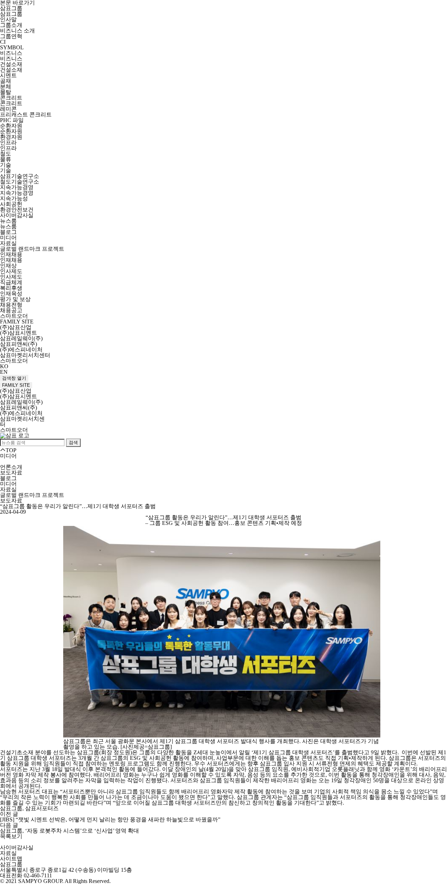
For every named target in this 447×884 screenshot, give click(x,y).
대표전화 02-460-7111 (26, 875)
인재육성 (11, 294)
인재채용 (11, 254)
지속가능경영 (17, 187)
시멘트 (8, 75)
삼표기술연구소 (19, 176)
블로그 (8, 232)
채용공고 (11, 310)
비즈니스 (11, 53)
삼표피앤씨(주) (18, 344)
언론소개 (11, 467)
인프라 (8, 142)
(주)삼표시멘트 (18, 333)
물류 (5, 159)
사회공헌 (11, 204)
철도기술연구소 (19, 182)
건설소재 (11, 64)
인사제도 (11, 271)
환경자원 (11, 137)
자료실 (8, 243)
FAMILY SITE (16, 385)
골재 (5, 81)
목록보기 (11, 836)
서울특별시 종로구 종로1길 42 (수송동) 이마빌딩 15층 (66, 870)
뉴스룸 (8, 221)
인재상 (8, 266)
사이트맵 (11, 859)
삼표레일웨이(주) (21, 338)
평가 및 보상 (15, 299)
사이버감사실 (17, 215)
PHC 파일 (12, 120)
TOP (11, 450)
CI (3, 42)
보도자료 (11, 473)
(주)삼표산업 (15, 327)
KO (4, 366)
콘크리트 (11, 98)
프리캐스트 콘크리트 (26, 114)
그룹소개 (11, 25)
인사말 (8, 19)
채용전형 (11, 305)
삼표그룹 (11, 8)
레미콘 (8, 109)
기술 (5, 165)
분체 (5, 87)
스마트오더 (14, 316)
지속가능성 (14, 198)
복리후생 (11, 288)
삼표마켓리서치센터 (25, 355)
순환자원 (11, 126)
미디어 (8, 238)
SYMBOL (12, 47)
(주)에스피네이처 (21, 349)
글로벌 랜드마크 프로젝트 (32, 249)
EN (4, 372)
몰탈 (5, 92)
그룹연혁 (11, 36)
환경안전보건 (17, 210)
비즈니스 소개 (17, 31)
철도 (5, 154)
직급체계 (11, 282)
